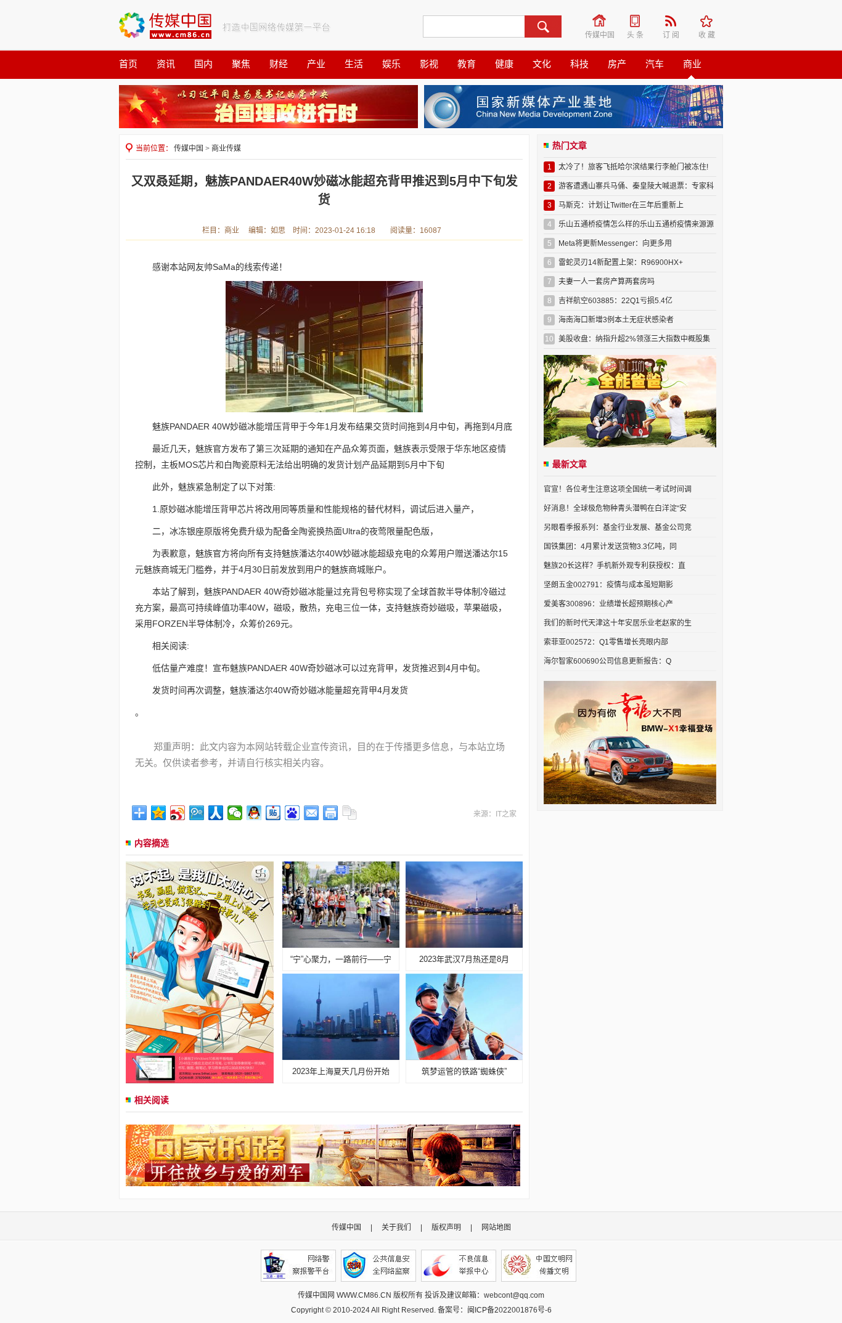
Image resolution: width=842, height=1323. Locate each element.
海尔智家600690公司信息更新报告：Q (607, 661)
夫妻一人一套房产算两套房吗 (606, 281)
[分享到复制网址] (350, 812)
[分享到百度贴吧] (273, 812)
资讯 (166, 64)
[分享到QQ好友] (254, 812)
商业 (692, 64)
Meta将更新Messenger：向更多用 (615, 243)
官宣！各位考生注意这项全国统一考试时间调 (618, 489)
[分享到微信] (235, 812)
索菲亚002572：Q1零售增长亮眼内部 (606, 642)
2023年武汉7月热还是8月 (464, 959)
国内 (203, 64)
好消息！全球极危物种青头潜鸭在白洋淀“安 (615, 508)
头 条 (639, 21)
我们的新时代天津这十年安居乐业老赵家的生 (618, 623)
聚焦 (241, 64)
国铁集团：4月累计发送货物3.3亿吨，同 (610, 546)
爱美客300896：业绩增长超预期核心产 (608, 604)
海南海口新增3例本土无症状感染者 (616, 319)
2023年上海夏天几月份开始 (341, 1071)
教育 (466, 64)
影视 (429, 64)
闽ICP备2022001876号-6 (509, 1310)
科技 (579, 64)
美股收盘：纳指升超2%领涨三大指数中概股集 (634, 339)
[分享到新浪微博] (178, 812)
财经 (278, 64)
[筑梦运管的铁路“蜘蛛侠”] (464, 1016)
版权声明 (446, 1227)
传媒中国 (600, 21)
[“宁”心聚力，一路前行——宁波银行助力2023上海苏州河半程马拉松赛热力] (340, 904)
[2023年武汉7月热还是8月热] (464, 904)
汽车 (654, 64)
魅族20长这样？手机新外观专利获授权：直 (614, 565)
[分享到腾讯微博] (197, 812)
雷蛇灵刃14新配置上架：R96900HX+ (620, 262)
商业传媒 (226, 148)
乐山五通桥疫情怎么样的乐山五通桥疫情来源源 (636, 224)
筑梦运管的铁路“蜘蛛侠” (464, 1071)
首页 (128, 64)
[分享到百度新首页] (292, 812)
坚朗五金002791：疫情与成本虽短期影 (608, 584)
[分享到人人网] (216, 812)
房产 (617, 64)
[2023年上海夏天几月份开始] (340, 1016)
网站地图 (496, 1227)
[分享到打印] (330, 812)
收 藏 (710, 21)
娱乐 (391, 64)
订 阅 (675, 21)
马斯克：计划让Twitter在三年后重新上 (621, 205)
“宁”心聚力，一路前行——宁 (340, 959)
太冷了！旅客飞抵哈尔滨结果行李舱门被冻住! (633, 167)
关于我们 (396, 1227)
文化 (542, 64)
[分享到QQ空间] (158, 812)
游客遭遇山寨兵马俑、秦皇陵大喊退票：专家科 (636, 186)
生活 (354, 64)
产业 (316, 64)
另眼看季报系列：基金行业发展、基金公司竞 (618, 527)
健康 (504, 64)
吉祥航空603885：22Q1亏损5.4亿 (615, 300)
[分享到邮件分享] (311, 812)
